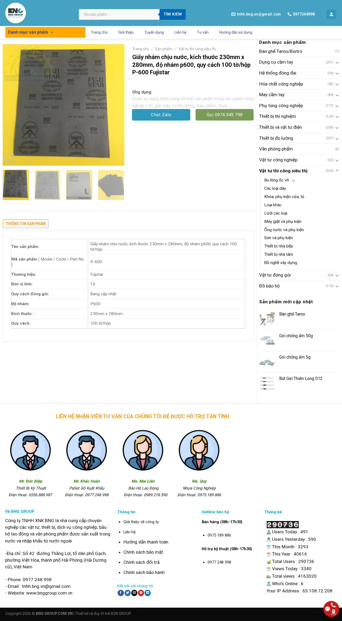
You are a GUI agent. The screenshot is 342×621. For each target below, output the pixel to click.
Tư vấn (203, 32)
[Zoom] (10, 158)
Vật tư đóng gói (275, 275)
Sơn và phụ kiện (278, 237)
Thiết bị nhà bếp (278, 246)
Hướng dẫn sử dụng (235, 32)
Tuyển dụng (154, 32)
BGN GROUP (121, 613)
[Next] (115, 105)
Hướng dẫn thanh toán (145, 542)
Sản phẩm (163, 49)
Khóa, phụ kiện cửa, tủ (284, 196)
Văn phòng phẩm (276, 149)
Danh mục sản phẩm (28, 32)
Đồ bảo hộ (269, 286)
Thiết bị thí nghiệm (277, 116)
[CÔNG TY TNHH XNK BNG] (38, 13)
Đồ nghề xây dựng (280, 262)
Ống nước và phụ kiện (284, 229)
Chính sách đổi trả (141, 562)
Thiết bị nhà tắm (278, 254)
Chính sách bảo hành (144, 572)
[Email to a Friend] (134, 593)
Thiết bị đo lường (276, 138)
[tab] (26, 225)
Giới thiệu (126, 32)
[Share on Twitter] (128, 593)
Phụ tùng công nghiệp (281, 105)
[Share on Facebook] (121, 593)
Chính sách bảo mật (143, 552)
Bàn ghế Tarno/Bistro (280, 51)
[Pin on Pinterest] (141, 593)
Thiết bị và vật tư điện (280, 127)
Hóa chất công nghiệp (281, 84)
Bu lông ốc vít (276, 180)
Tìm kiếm (173, 14)
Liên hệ (180, 32)
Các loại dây (275, 188)
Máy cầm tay (272, 94)
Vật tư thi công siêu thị (283, 170)
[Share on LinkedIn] (148, 593)
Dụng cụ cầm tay (276, 62)
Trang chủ (99, 32)
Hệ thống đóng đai (277, 73)
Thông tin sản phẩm (26, 224)
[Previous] (12, 105)
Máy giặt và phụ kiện (282, 221)
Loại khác (273, 205)
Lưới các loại (275, 213)
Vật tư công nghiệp (278, 159)
